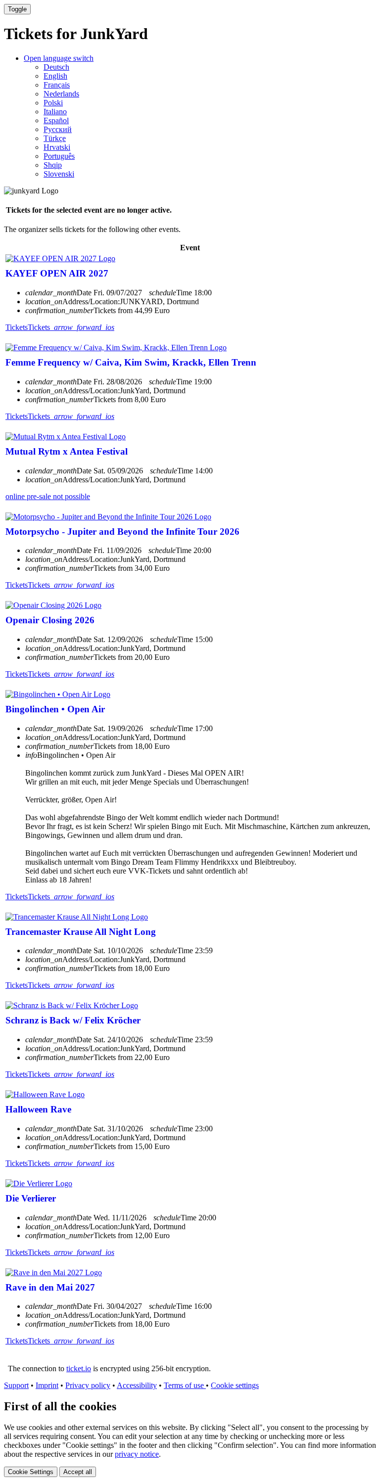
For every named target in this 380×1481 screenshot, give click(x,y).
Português (59, 156)
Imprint (47, 1385)
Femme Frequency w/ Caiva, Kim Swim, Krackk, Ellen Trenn (130, 362)
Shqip (53, 165)
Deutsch (56, 67)
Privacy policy (87, 1385)
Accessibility (137, 1385)
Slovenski (59, 174)
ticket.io (78, 1368)
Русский (58, 129)
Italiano (55, 111)
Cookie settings (235, 1385)
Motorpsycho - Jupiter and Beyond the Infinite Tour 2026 (122, 531)
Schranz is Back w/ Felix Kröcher (73, 1020)
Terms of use (185, 1385)
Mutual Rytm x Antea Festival (66, 451)
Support (16, 1385)
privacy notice (137, 1454)
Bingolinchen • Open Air (55, 709)
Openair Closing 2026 (50, 620)
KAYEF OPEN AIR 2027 (56, 273)
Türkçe (55, 138)
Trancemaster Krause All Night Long (80, 931)
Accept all (77, 1472)
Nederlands (61, 94)
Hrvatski (57, 147)
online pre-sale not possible (47, 496)
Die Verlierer (30, 1198)
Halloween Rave (38, 1109)
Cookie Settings (30, 1472)
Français (57, 85)
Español (56, 120)
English (55, 76)
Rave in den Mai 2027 (50, 1287)
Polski (53, 102)
